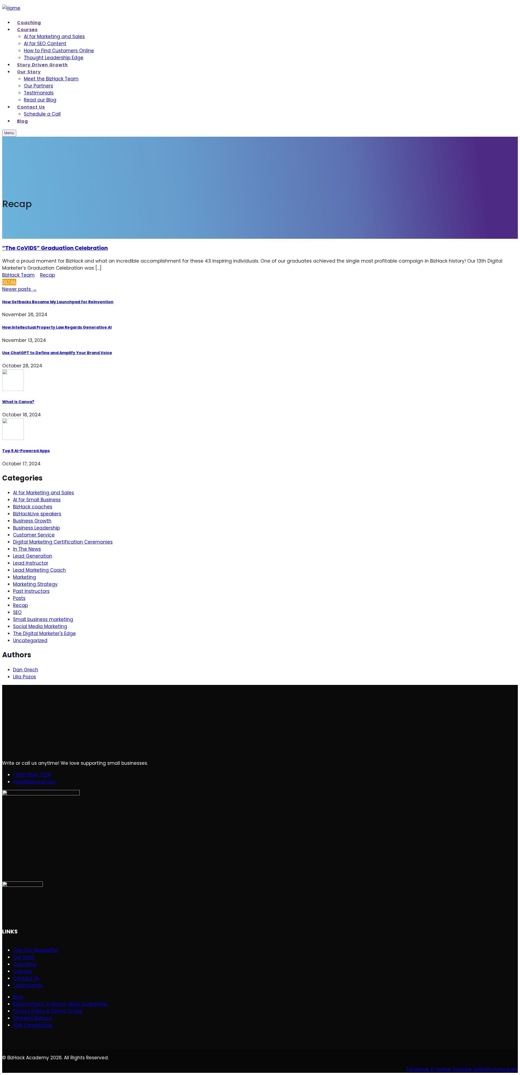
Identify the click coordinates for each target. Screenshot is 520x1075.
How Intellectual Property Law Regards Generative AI (57, 327)
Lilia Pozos (24, 677)
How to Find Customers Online (59, 50)
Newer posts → (19, 289)
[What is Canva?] (260, 381)
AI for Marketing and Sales (54, 36)
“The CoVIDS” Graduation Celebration (55, 248)
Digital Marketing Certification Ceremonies (63, 542)
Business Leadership (36, 528)
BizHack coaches (32, 507)
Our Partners (38, 86)
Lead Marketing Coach (39, 570)
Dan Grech (25, 669)
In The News (27, 549)
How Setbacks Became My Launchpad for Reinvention (57, 302)
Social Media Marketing (40, 626)
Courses (27, 30)
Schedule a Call (42, 114)
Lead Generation (32, 556)
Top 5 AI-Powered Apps (26, 450)
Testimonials (39, 93)
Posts (19, 598)
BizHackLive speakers (37, 514)
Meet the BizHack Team (51, 79)
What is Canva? (18, 401)
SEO (17, 612)
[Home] (11, 8)
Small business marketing (43, 619)
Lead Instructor (30, 563)
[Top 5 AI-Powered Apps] (260, 430)
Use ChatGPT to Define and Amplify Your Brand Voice (57, 352)
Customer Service (34, 535)
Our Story (29, 72)
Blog (22, 121)
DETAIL (9, 282)
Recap (47, 275)
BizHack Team (18, 275)
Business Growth (32, 521)
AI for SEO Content (45, 43)
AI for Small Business (37, 499)
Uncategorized (30, 640)
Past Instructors (31, 591)
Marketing (24, 577)
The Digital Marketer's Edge (44, 633)
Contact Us (31, 107)
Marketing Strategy (35, 584)
